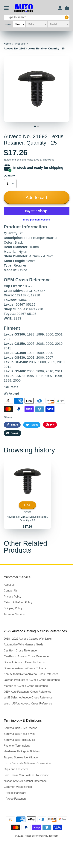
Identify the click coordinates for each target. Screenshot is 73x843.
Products (20, 43)
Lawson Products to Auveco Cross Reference (32, 679)
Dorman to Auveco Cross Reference (26, 668)
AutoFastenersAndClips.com (41, 835)
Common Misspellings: (18, 786)
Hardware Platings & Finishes (22, 751)
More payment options (36, 219)
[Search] (67, 17)
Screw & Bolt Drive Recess (20, 727)
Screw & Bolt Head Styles (19, 733)
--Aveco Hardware (15, 792)
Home (7, 43)
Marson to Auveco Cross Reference (26, 685)
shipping (22, 159)
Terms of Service (14, 614)
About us (9, 584)
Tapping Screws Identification (21, 757)
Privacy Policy (12, 596)
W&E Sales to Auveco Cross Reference (28, 697)
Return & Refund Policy (18, 602)
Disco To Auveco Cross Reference (25, 662)
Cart (67, 8)
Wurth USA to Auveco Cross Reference (28, 703)
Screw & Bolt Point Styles (19, 739)
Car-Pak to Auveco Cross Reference (26, 656)
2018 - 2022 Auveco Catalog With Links (28, 638)
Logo (23, 8)
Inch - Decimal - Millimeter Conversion (27, 763)
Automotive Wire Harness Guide (23, 644)
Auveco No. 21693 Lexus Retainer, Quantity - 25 (27, 493)
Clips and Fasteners (16, 769)
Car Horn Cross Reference (20, 650)
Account (60, 8)
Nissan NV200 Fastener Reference (25, 780)
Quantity (9, 175)
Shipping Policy (13, 608)
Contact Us (11, 590)
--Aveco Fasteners (15, 798)
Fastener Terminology (17, 745)
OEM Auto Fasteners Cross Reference (27, 691)
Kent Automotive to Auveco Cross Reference (31, 674)
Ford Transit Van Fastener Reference (26, 775)
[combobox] (36, 17)
